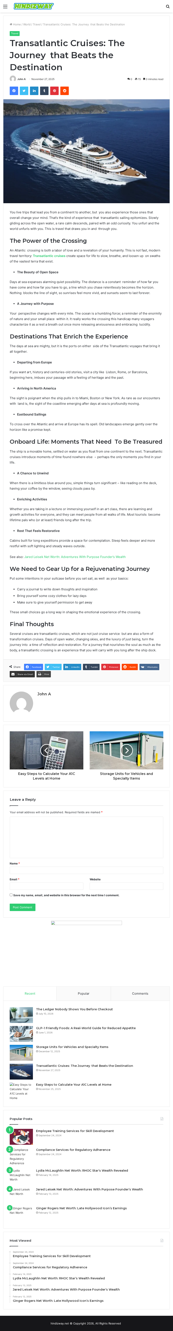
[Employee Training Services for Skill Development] (21, 1137)
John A (21, 79)
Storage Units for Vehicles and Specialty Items (72, 1047)
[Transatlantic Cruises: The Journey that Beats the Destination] (21, 1072)
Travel (37, 24)
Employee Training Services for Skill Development (75, 1131)
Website (95, 879)
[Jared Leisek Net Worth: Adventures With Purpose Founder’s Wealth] (21, 1195)
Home (16, 24)
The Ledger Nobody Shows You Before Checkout (74, 1009)
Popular (83, 993)
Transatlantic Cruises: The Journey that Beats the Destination (84, 1066)
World (27, 24)
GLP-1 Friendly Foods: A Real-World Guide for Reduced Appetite (86, 1028)
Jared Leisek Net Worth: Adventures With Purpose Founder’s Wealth (75, 557)
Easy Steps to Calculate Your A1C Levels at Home (73, 1085)
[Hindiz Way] (34, 6)
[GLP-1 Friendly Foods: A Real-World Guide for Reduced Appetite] (21, 1034)
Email (14, 879)
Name (15, 863)
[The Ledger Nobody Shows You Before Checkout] (21, 1015)
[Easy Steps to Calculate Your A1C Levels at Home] (21, 1091)
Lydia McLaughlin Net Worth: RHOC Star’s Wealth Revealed (82, 1170)
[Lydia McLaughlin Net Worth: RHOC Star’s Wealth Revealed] (21, 1176)
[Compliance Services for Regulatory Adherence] (21, 1156)
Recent (30, 993)
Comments (140, 993)
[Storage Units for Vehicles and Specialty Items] (21, 1053)
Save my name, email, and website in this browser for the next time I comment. (66, 895)
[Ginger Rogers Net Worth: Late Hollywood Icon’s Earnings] (21, 1214)
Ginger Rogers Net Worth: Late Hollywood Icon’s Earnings (81, 1208)
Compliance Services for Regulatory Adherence (73, 1150)
